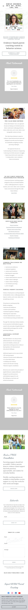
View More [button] (14, 86)
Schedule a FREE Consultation (14, 53)
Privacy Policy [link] (9, 567)
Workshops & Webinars (14, 237)
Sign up (14, 522)
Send (14, 562)
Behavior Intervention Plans (14, 229)
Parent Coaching (14, 225)
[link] (14, 6)
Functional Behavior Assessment (14, 227)
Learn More (14, 193)
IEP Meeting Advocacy (14, 231)
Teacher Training (14, 235)
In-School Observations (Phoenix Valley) (14, 233)
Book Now (14, 488)
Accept (14, 606)
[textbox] (14, 516)
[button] (4, 6)
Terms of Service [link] (16, 567)
